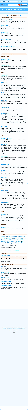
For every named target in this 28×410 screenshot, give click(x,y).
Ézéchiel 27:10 (5, 202)
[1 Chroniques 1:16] (1, 186)
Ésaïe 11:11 (4, 82)
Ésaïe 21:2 (4, 92)
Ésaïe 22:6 (4, 100)
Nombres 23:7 (5, 214)
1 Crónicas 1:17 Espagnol (17, 238)
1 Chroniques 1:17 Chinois (14, 241)
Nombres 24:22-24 (6, 138)
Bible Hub (23, 243)
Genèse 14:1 (4, 75)
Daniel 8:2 (4, 126)
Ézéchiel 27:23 (5, 164)
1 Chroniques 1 (5, 255)
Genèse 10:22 (5, 272)
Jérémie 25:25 (5, 107)
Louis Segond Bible (6, 19)
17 (1, 256)
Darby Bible (4, 32)
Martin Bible (4, 25)
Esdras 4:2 (4, 144)
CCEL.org (16, 250)
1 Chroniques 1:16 (6, 281)
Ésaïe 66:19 (4, 190)
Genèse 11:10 (5, 65)
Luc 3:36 (3, 266)
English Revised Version (8, 46)
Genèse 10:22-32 (6, 59)
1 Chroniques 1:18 (6, 285)
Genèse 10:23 (5, 227)
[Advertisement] (14, 300)
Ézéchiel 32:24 (5, 113)
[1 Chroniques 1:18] (26, 186)
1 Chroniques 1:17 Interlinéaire (9, 236)
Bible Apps (17, 243)
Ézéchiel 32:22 (5, 170)
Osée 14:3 (4, 177)
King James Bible (6, 39)
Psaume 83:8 (4, 156)
